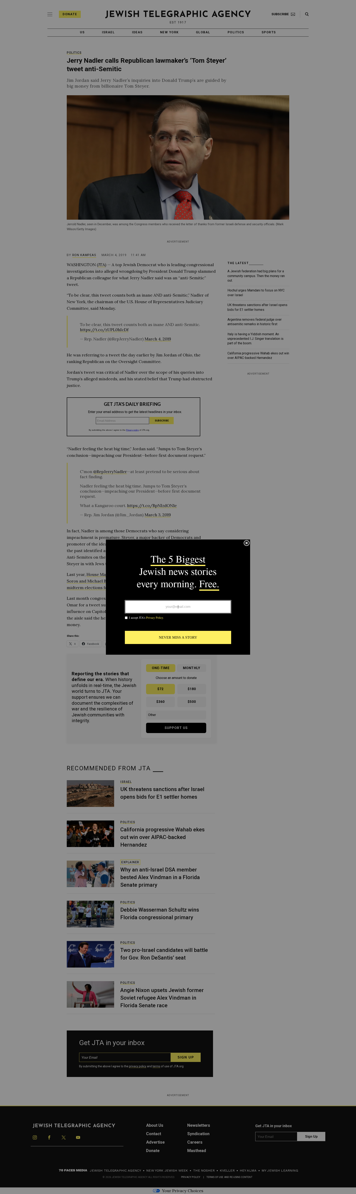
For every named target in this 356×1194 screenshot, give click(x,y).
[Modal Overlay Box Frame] (178, 597)
